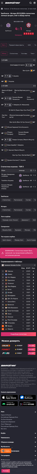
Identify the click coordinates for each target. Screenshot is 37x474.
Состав (28, 200)
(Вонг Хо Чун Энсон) (23, 122)
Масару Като (19, 240)
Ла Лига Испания (6, 419)
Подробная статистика (18, 334)
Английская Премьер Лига (9, 417)
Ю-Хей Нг (21, 65)
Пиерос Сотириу (17, 139)
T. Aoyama (15, 76)
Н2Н (29, 45)
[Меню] (2, 2)
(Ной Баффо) (14, 65)
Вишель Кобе (7, 230)
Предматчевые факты (16, 45)
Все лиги (4, 429)
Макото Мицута (19, 150)
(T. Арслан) (10, 150)
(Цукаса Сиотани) (13, 160)
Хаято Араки (7, 240)
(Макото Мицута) (28, 139)
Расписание (18, 200)
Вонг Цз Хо (26, 70)
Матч (4, 45)
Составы (24, 53)
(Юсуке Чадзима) (12, 127)
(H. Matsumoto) (24, 105)
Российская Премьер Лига (9, 426)
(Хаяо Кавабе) (11, 145)
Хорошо (5, 471)
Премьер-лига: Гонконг (10, 220)
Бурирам (18, 230)
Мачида (27, 230)
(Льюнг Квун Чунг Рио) (22, 110)
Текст (33, 53)
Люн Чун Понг (16, 155)
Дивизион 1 (25, 220)
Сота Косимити (23, 127)
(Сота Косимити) (30, 98)
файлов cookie (12, 467)
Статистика (14, 53)
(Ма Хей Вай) (26, 155)
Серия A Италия (6, 415)
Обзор (4, 53)
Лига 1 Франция (6, 424)
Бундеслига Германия (8, 422)
